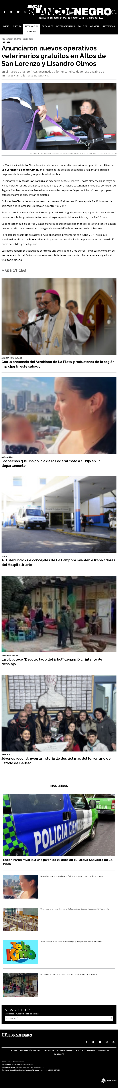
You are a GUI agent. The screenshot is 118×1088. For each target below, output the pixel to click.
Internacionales (65, 26)
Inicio (6, 26)
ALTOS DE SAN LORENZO (50, 153)
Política (82, 26)
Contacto (59, 1054)
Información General (32, 29)
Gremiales (47, 26)
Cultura (17, 26)
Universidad (108, 26)
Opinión (94, 26)
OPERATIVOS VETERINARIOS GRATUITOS (101, 153)
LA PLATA (36, 153)
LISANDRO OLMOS (66, 153)
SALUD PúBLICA (80, 153)
